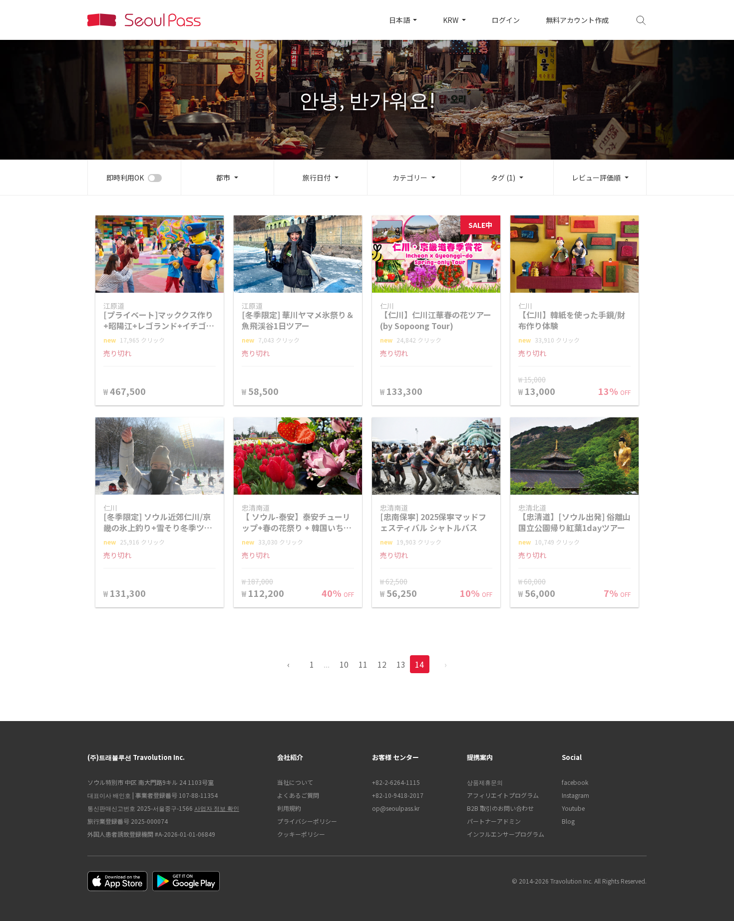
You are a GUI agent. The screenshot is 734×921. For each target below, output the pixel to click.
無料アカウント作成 (577, 20)
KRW (451, 20)
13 (400, 664)
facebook (575, 782)
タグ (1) (503, 178)
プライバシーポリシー (307, 821)
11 (363, 664)
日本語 (400, 20)
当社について (295, 782)
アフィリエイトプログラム (503, 795)
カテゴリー (409, 178)
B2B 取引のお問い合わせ (500, 808)
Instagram (575, 795)
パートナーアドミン (494, 821)
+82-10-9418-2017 (397, 795)
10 (344, 664)
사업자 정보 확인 (216, 808)
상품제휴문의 (485, 782)
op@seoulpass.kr (395, 808)
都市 (223, 178)
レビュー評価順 (596, 178)
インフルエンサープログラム (505, 834)
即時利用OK (125, 178)
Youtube (573, 808)
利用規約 (289, 808)
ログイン (506, 20)
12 (381, 664)
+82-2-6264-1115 (396, 782)
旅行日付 (317, 178)
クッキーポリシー (301, 834)
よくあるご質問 (298, 795)
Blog (568, 821)
